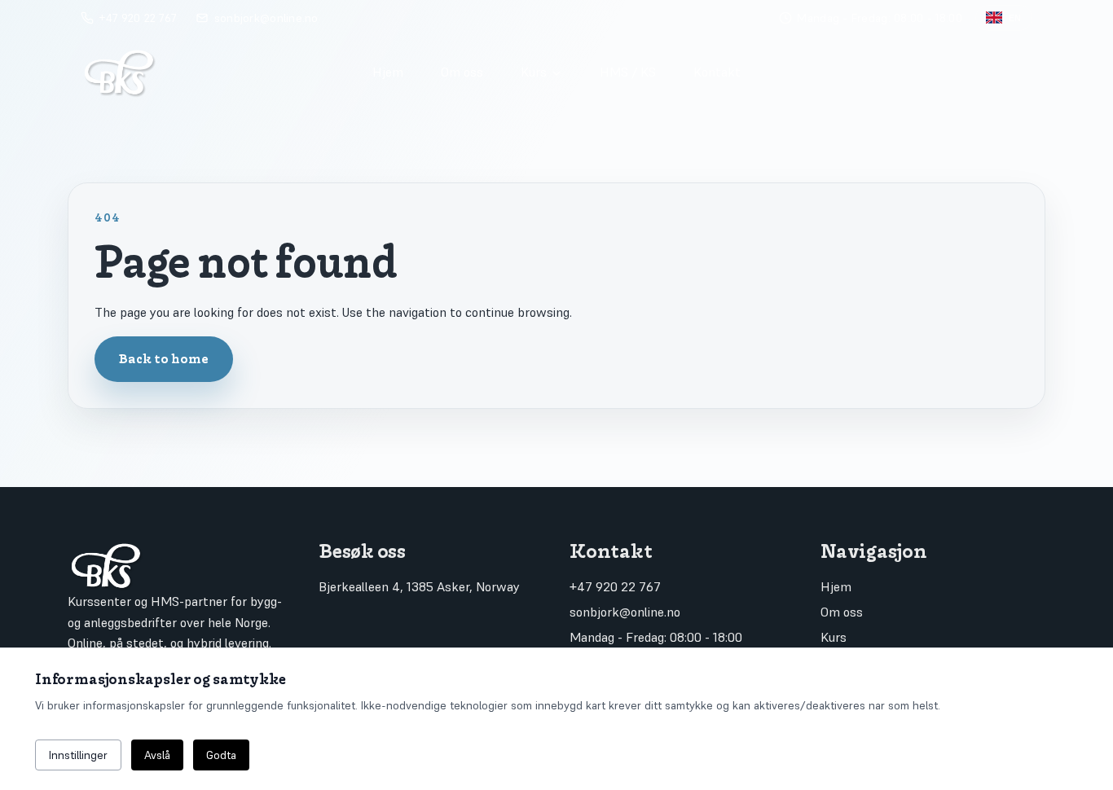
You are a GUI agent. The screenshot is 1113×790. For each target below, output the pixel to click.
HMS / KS (628, 72)
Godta (221, 755)
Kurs (534, 72)
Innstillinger (78, 755)
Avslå (157, 755)
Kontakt (717, 72)
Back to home (164, 358)
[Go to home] (212, 72)
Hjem (387, 72)
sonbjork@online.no (625, 611)
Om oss (462, 72)
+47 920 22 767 (615, 586)
